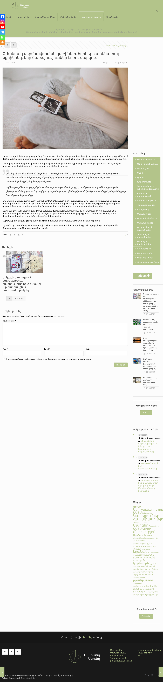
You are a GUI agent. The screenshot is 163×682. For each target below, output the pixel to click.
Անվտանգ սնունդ (146, 159)
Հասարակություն (146, 200)
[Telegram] (2, 32)
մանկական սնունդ (142, 569)
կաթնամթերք (142, 563)
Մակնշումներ (144, 214)
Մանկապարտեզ (140, 522)
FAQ (139, 655)
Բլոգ (73, 29)
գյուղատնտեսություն (144, 546)
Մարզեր (140, 525)
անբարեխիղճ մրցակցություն (145, 538)
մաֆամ (155, 569)
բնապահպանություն (142, 544)
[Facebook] (2, 16)
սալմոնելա (137, 583)
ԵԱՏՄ (140, 173)
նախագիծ (137, 572)
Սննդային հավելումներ (144, 242)
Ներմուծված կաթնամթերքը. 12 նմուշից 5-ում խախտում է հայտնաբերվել (147, 446)
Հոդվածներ (143, 209)
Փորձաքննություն (143, 535)
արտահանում (139, 541)
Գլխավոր (60, 29)
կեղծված (137, 566)
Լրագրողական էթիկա (149, 650)
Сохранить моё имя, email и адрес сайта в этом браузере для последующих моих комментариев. (48, 359)
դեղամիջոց (139, 549)
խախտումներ (140, 558)
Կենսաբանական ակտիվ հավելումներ (148, 187)
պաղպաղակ (148, 575)
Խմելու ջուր (147, 513)
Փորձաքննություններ (148, 262)
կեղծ (154, 564)
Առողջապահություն (91, 29)
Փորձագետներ (145, 258)
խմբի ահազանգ (144, 559)
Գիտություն (143, 168)
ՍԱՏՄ (137, 528)
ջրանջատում (144, 580)
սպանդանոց (153, 592)
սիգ (142, 589)
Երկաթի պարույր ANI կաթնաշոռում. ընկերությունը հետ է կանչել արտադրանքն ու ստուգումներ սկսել (22, 284)
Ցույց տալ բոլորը (117, 45)
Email (47, 349)
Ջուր (157, 526)
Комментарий (9, 321)
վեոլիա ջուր (139, 594)
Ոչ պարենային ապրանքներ (145, 228)
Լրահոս (141, 177)
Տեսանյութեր (144, 249)
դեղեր (148, 549)
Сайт (88, 349)
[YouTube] (148, 675)
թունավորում (153, 552)
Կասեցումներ (146, 516)
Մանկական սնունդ (147, 218)
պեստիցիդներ (139, 577)
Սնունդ (146, 528)
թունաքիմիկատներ (143, 555)
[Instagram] (2, 21)
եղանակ (140, 552)
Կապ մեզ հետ (145, 653)
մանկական (149, 566)
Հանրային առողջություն (144, 194)
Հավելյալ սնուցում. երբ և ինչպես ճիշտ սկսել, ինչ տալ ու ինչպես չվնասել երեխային (149, 485)
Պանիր (152, 526)
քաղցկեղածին (152, 595)
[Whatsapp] (2, 37)
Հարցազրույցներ (146, 205)
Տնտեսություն (144, 253)
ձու (142, 566)
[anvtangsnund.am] (19, 5)
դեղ (158, 546)
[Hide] (1, 47)
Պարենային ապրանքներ (144, 235)
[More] (2, 42)
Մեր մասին (116, 650)
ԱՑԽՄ (137, 506)
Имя (5, 349)
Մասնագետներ (145, 223)
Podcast (141, 276)
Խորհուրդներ (144, 182)
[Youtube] (2, 26)
